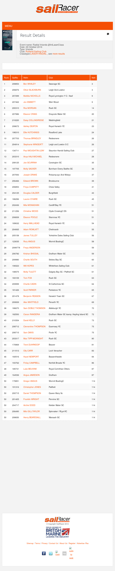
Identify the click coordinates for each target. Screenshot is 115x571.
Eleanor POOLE (30, 217)
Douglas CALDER (31, 192)
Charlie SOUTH (30, 259)
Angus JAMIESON (31, 375)
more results (59, 53)
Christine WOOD (30, 211)
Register (72, 543)
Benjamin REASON (31, 296)
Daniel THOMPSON (32, 393)
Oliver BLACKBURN (32, 89)
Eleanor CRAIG (30, 114)
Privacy (44, 543)
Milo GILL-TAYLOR (31, 411)
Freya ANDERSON (31, 247)
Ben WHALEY (29, 83)
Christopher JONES (32, 387)
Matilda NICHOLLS (31, 95)
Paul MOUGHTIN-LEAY (33, 150)
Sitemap (30, 543)
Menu (8, 26)
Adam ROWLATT (31, 229)
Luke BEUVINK (30, 368)
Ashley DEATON (30, 126)
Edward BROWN (30, 180)
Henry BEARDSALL (32, 417)
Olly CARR (28, 350)
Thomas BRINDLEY (32, 138)
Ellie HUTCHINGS (31, 132)
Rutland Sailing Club (36, 51)
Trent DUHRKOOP (31, 344)
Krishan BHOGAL (31, 253)
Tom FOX (27, 277)
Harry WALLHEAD (31, 223)
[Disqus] (57, 469)
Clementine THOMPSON (34, 326)
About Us (63, 543)
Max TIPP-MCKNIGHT (33, 338)
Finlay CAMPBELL (31, 362)
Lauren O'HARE (30, 199)
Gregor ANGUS (30, 381)
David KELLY (29, 320)
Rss (87, 543)
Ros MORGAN (29, 108)
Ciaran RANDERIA (31, 314)
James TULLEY (30, 235)
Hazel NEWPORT (31, 356)
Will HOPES (28, 265)
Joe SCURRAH (30, 162)
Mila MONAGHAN (31, 205)
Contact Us (53, 543)
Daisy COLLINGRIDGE (33, 120)
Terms (37, 543)
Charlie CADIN (29, 283)
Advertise (80, 543)
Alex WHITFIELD (30, 302)
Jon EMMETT (29, 102)
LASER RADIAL (38, 53)
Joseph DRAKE (30, 174)
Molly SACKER (29, 168)
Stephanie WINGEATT (33, 144)
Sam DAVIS (28, 332)
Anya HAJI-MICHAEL (32, 156)
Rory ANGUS (29, 241)
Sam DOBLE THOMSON (34, 308)
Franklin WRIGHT (31, 399)
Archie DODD (29, 405)
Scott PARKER (29, 290)
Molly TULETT (29, 271)
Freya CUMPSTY (31, 186)
